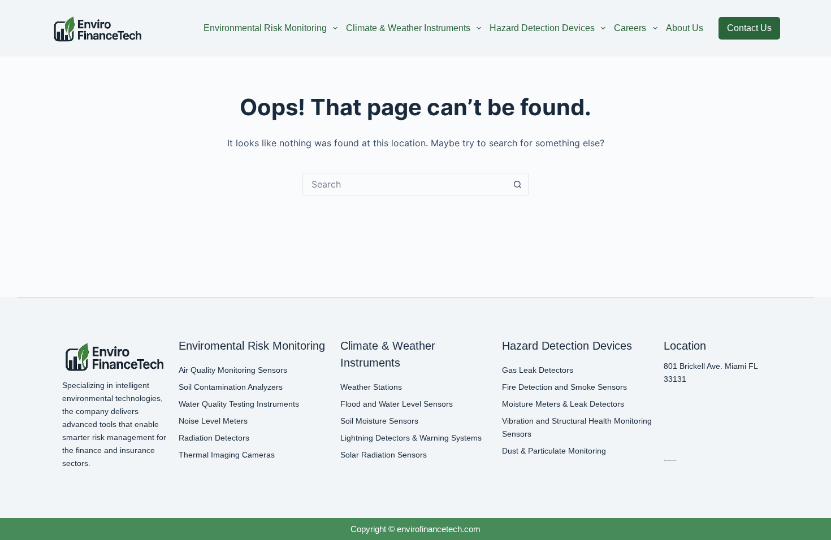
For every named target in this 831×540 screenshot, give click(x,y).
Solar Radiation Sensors (383, 454)
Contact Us (749, 28)
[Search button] (517, 184)
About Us (684, 28)
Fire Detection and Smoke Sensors (564, 386)
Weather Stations (371, 386)
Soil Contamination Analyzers (231, 386)
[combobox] (405, 184)
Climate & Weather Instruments (408, 28)
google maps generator (670, 460)
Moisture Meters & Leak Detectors (563, 403)
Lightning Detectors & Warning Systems (411, 437)
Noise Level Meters (213, 420)
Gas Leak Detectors (537, 369)
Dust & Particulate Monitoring (554, 450)
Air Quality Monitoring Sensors (233, 369)
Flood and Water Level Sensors (396, 403)
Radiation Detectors (214, 437)
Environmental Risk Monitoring (265, 28)
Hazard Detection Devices (542, 28)
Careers (630, 28)
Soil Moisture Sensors (379, 420)
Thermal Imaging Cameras (227, 454)
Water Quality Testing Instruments (239, 403)
